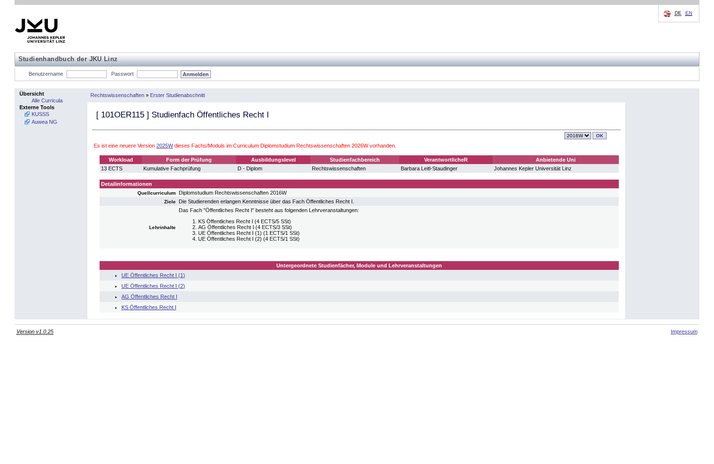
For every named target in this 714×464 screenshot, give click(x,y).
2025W (164, 146)
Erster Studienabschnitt (177, 95)
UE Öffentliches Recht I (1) (153, 275)
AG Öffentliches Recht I (149, 296)
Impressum (684, 331)
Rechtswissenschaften (117, 95)
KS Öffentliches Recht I (148, 307)
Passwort (122, 74)
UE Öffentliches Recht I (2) (153, 286)
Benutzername (46, 74)
